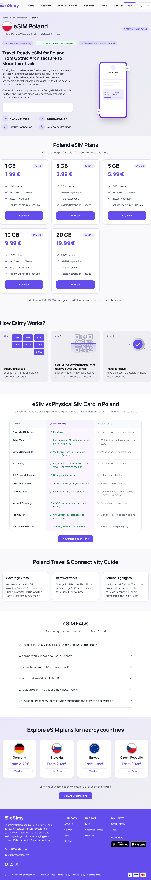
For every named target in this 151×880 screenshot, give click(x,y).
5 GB (113, 165)
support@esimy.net (18, 855)
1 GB (10, 165)
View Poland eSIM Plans (75, 538)
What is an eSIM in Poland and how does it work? (48, 689)
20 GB (64, 234)
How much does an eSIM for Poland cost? (44, 667)
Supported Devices (94, 829)
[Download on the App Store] (138, 844)
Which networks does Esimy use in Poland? (45, 656)
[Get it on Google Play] (120, 844)
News (104, 5)
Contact (118, 5)
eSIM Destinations (67, 5)
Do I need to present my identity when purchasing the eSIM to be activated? (66, 700)
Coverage (89, 5)
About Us (46, 5)
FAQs (87, 823)
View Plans (19, 771)
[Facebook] (6, 864)
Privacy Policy (63, 874)
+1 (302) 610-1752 (17, 848)
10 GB (12, 234)
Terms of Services (46, 874)
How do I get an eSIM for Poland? (39, 678)
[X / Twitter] (16, 864)
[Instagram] (11, 864)
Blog (66, 835)
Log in (130, 5)
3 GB (62, 165)
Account (115, 829)
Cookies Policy (94, 874)
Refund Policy (78, 874)
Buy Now (24, 215)
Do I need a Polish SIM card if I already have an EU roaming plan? (58, 644)
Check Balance (118, 823)
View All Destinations (75, 795)
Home (31, 5)
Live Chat (89, 835)
